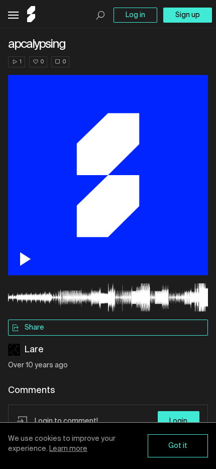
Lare (34, 350)
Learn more (68, 448)
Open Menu (13, 15)
